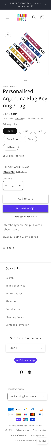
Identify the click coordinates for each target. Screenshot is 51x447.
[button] (7, 17)
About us (11, 301)
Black (10, 131)
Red (40, 131)
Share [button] (10, 247)
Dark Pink (13, 139)
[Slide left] (18, 80)
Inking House (23, 425)
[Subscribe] (41, 348)
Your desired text (13, 156)
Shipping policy (36, 435)
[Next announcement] (45, 5)
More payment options (25, 216)
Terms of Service (15, 285)
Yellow (11, 147)
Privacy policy (39, 429)
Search (10, 277)
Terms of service (18, 435)
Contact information (17, 324)
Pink (30, 139)
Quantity (7, 178)
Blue (25, 131)
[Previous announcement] (6, 5)
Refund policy (22, 429)
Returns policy (14, 293)
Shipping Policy (15, 317)
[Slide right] (33, 80)
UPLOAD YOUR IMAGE (16, 167)
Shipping (19, 118)
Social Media (13, 309)
